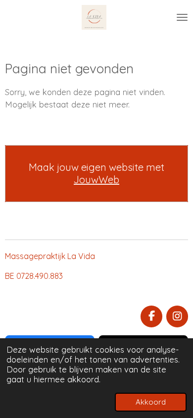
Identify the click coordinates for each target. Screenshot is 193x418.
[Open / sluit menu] (182, 17)
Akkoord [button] (151, 402)
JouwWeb (96, 179)
